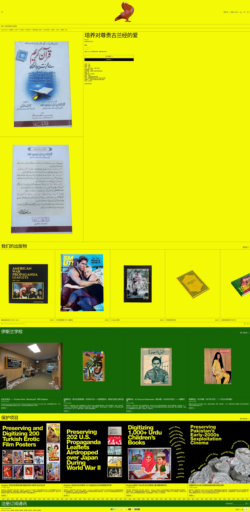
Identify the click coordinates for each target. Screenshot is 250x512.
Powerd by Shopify (5, 510)
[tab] (1, 323)
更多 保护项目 (243, 418)
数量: (86, 45)
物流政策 (25, 510)
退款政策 (12, 510)
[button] (244, 12)
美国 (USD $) (234, 12)
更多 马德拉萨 (243, 332)
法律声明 (34, 510)
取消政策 (39, 510)
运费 (85, 41)
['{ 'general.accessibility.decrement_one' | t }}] (85, 48)
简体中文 (226, 12)
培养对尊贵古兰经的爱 (11, 26)
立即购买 (108, 59)
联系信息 (30, 510)
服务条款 (21, 510)
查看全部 (245, 247)
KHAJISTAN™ (8, 508)
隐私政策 (16, 510)
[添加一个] (90, 48)
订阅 (246, 503)
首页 (2, 26)
